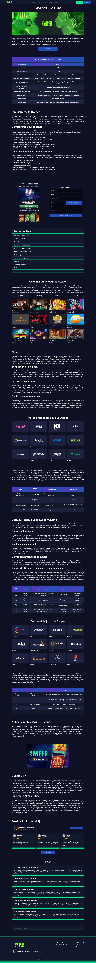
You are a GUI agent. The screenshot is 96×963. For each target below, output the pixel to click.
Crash (56, 295)
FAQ (15, 271)
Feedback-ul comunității (20, 268)
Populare (19, 295)
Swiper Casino (17, 241)
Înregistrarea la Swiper (20, 238)
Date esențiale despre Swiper (21, 235)
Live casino (38, 295)
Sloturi (74, 295)
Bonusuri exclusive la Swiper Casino (23, 251)
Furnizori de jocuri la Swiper (21, 255)
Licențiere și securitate (20, 264)
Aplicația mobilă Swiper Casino (22, 258)
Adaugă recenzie (76, 828)
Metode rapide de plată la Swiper (22, 248)
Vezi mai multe (48, 852)
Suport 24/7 (17, 261)
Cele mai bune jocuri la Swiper (22, 245)
